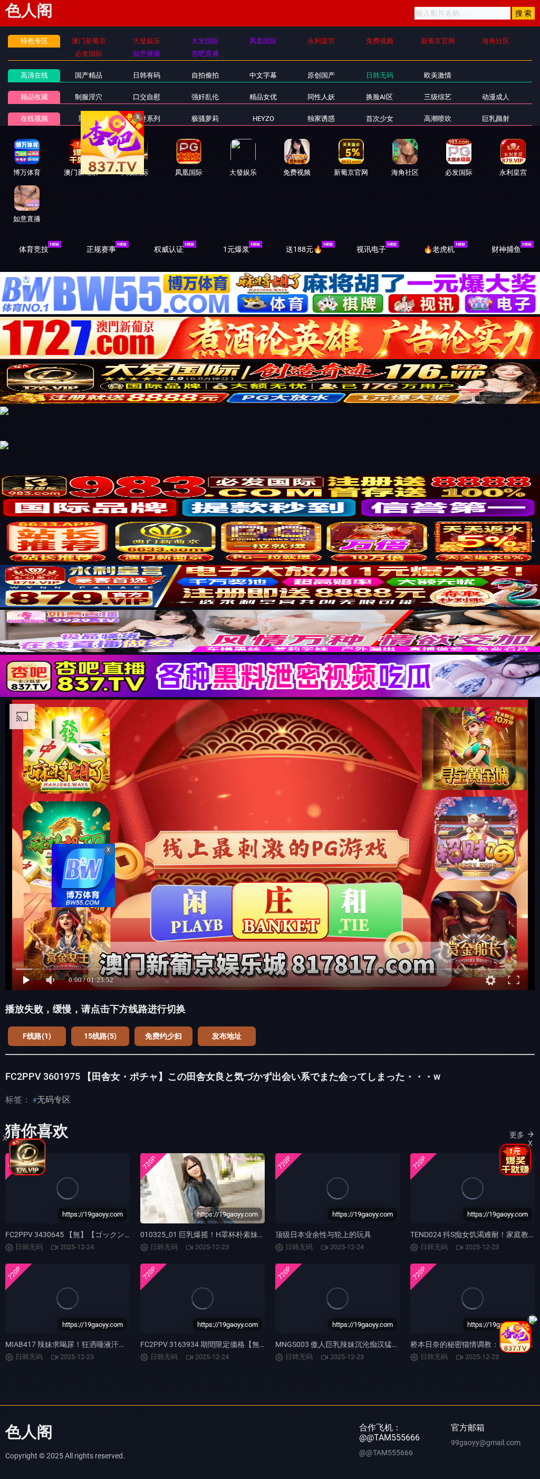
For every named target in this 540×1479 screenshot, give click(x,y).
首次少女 (379, 119)
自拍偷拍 (205, 75)
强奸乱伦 (205, 97)
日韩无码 (379, 75)
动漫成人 (495, 97)
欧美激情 (437, 75)
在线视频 (34, 119)
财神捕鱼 (506, 249)
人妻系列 (146, 119)
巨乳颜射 (495, 119)
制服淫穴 (88, 97)
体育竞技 (34, 249)
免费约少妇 (163, 1036)
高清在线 (34, 75)
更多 (516, 1135)
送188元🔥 (304, 249)
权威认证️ (169, 249)
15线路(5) (100, 1036)
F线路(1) (37, 1036)
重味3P (89, 119)
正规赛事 (101, 249)
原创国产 (321, 75)
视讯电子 (371, 249)
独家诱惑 (321, 119)
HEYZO (263, 119)
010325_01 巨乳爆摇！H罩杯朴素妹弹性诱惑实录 (221, 1234)
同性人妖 (321, 97)
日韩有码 (146, 75)
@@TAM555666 (386, 1452)
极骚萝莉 (205, 119)
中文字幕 (263, 75)
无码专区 (54, 1100)
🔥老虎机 (439, 249)
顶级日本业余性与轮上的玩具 (323, 1234)
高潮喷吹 (437, 119)
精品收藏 (34, 97)
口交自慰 (146, 97)
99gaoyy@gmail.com (485, 1442)
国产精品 (88, 75)
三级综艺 (437, 97)
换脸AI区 (379, 97)
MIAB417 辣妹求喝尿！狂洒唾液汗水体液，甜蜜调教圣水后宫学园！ (117, 1344)
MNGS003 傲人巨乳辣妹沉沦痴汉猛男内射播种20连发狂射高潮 (378, 1344)
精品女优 (263, 97)
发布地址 (227, 1036)
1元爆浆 (236, 249)
